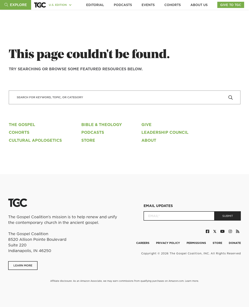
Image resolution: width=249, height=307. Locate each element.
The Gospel (22, 124)
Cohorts (172, 5)
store (218, 243)
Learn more (191, 281)
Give (146, 124)
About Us (199, 5)
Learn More (22, 265)
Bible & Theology (101, 124)
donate (235, 243)
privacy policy (168, 243)
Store (88, 140)
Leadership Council (165, 132)
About (148, 140)
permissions (197, 243)
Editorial (95, 5)
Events (148, 5)
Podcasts (123, 5)
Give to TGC (230, 5)
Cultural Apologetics (35, 140)
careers (143, 243)
